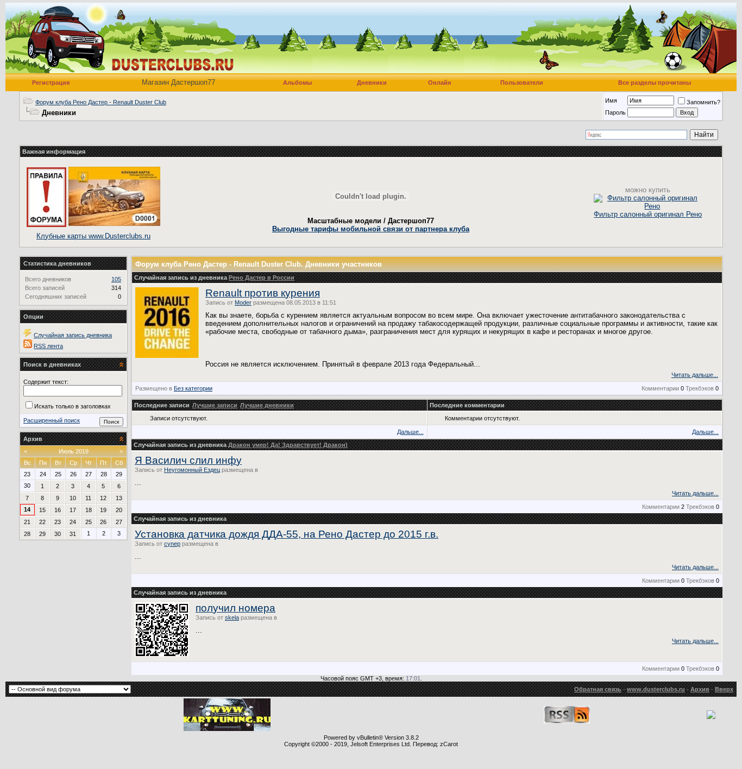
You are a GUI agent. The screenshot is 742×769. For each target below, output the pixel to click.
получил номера (235, 608)
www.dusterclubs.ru (656, 689)
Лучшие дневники (267, 405)
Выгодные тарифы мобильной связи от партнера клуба (370, 229)
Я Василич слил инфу (188, 460)
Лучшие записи (214, 405)
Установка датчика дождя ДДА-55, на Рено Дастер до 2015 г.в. (286, 534)
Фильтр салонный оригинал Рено (648, 214)
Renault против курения (262, 293)
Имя (611, 100)
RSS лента (48, 346)
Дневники (372, 82)
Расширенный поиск (51, 420)
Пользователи (521, 82)
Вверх (724, 689)
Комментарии (660, 388)
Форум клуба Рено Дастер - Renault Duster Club (100, 102)
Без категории (193, 388)
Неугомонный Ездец (192, 470)
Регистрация (51, 82)
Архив (699, 689)
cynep (172, 543)
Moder (243, 302)
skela (232, 617)
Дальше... (410, 431)
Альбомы (297, 82)
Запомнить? (703, 102)
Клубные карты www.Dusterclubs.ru (93, 236)
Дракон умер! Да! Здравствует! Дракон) (288, 445)
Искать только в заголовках (72, 406)
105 (116, 279)
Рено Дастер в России (261, 277)
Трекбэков (700, 388)
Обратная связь (597, 689)
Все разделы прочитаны (654, 82)
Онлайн (439, 82)
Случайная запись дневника (73, 335)
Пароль (615, 112)
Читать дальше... (694, 374)
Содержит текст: (45, 382)
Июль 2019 (74, 451)
